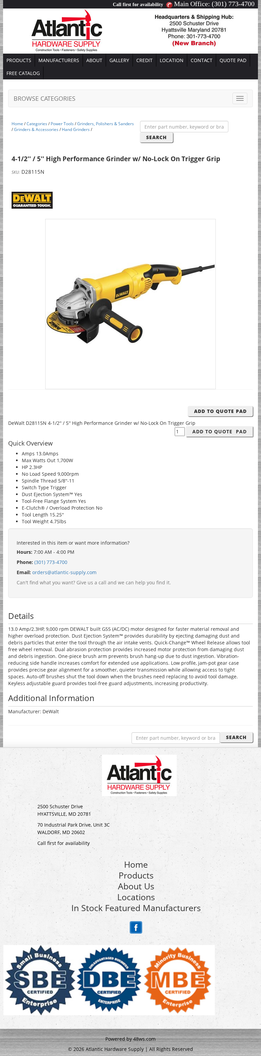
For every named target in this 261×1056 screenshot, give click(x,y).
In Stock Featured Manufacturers (136, 907)
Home (17, 124)
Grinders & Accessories (36, 129)
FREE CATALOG (23, 73)
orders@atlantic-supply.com (64, 572)
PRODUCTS (18, 60)
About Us (136, 886)
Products (136, 875)
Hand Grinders (76, 129)
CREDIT (144, 60)
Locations (136, 897)
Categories (37, 124)
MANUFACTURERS (58, 60)
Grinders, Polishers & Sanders (105, 124)
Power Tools (62, 124)
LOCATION (172, 60)
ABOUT (94, 60)
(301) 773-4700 (233, 3)
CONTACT (201, 60)
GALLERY (119, 60)
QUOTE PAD (233, 60)
